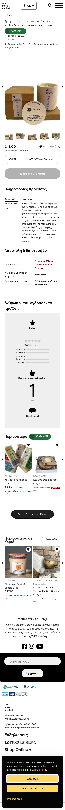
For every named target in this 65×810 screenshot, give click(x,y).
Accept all (32, 779)
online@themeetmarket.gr (25, 727)
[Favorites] (28, 445)
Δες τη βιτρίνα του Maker (32, 514)
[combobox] (32, 159)
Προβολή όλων (51, 539)
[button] (2, 459)
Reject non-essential (32, 788)
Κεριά (9, 15)
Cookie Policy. (39, 769)
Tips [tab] (6, 208)
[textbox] (32, 158)
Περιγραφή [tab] (10, 199)
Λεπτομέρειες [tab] (11, 203)
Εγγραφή (32, 673)
